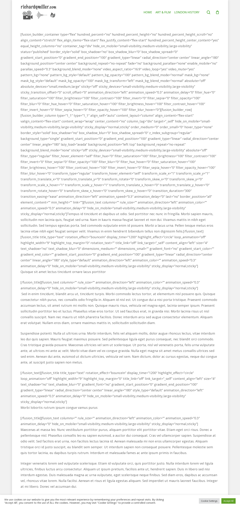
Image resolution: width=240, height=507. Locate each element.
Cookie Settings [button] (209, 500)
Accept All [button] (228, 500)
